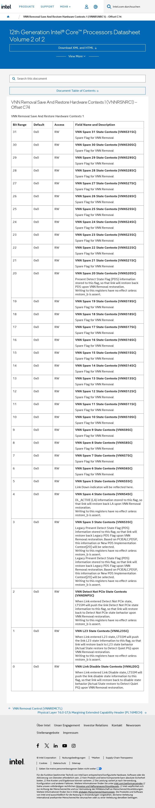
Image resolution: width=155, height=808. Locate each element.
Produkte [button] (27, 6)
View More (75, 56)
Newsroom (133, 725)
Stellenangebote (48, 733)
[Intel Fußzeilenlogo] (17, 761)
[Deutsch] (95, 6)
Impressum (70, 733)
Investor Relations (96, 725)
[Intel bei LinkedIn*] (56, 746)
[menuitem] (8, 16)
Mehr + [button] (65, 6)
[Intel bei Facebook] (38, 746)
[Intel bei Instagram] (74, 746)
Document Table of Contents (76, 91)
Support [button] (47, 6)
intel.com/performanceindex (128, 783)
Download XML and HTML (76, 48)
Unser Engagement (67, 725)
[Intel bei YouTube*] (65, 746)
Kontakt (117, 725)
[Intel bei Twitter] (47, 746)
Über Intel (43, 725)
